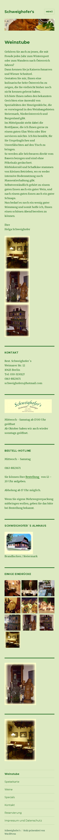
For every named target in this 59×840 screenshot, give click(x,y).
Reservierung (13, 812)
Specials (10, 797)
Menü (49, 11)
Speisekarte (12, 781)
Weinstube (12, 773)
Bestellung (32, 476)
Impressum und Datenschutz (23, 820)
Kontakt (10, 805)
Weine (9, 789)
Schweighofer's (19, 12)
